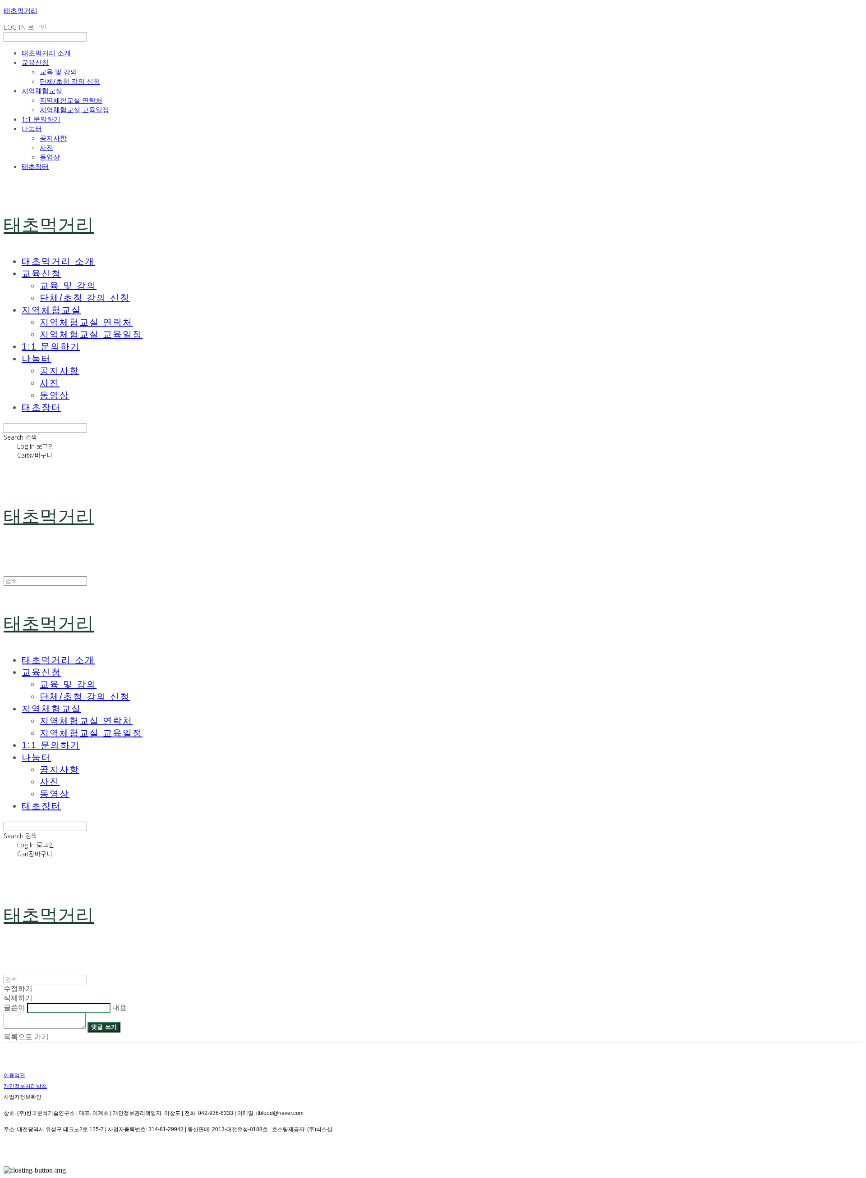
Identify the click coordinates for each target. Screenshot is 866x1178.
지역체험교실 (42, 90)
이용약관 (14, 1075)
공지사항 (53, 137)
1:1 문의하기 (41, 118)
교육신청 (35, 62)
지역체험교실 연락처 (71, 100)
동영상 (50, 156)
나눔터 (32, 128)
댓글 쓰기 (104, 1026)
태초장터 (35, 166)
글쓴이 (14, 1007)
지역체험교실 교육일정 (74, 109)
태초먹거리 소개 (46, 52)
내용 (119, 1007)
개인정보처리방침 (25, 1086)
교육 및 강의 (58, 71)
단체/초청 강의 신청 (70, 81)
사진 (46, 147)
